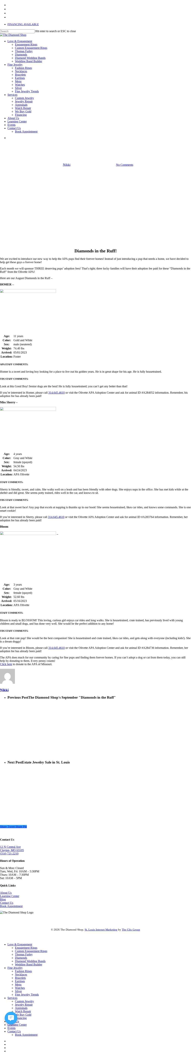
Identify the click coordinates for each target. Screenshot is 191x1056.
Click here (6, 664)
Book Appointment (11, 906)
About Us (6, 892)
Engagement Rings (26, 947)
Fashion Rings (23, 971)
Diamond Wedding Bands (30, 961)
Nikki (67, 165)
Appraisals (21, 1008)
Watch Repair (23, 1011)
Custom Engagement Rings (31, 951)
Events (11, 1028)
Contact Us (6, 902)
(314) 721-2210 (9, 853)
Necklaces (21, 974)
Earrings (20, 981)
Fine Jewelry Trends (27, 994)
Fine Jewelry (15, 967)
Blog (3, 899)
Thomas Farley (24, 954)
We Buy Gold (23, 1014)
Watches (20, 987)
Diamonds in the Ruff (95, 145)
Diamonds (21, 957)
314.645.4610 (56, 392)
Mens (18, 984)
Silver (18, 991)
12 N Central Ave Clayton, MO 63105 (12, 848)
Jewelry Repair (24, 1004)
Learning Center (9, 896)
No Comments (124, 164)
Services (12, 998)
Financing (21, 1018)
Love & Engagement (19, 944)
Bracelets (20, 977)
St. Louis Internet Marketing (101, 929)
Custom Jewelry (24, 1001)
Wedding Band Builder (28, 964)
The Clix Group (131, 929)
